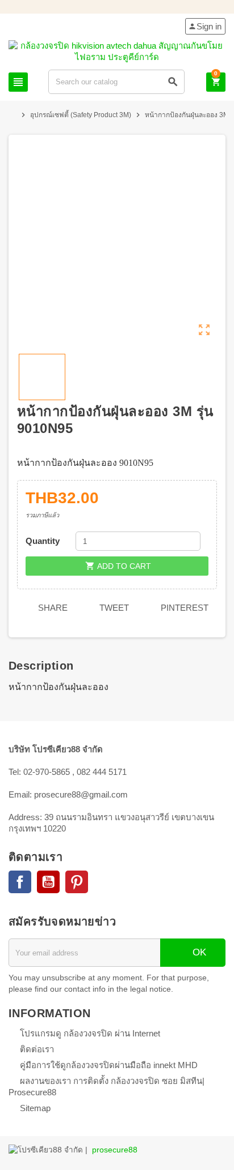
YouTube (48, 882)
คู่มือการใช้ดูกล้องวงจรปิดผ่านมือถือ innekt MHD (109, 1065)
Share (52, 607)
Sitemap (35, 1108)
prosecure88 (114, 1150)
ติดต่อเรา (37, 1049)
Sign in (205, 26)
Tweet (113, 607)
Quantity (43, 541)
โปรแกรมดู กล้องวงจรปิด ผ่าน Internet (90, 1033)
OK (198, 952)
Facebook (20, 882)
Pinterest (183, 607)
